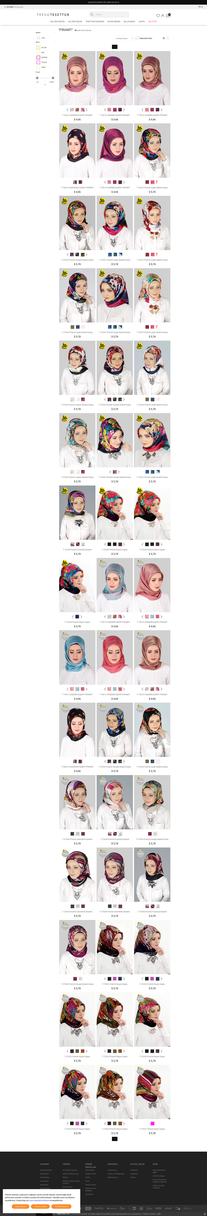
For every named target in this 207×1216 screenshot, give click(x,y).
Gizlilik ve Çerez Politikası (158, 1187)
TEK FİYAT (152, 21)
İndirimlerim (44, 1177)
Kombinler (89, 1194)
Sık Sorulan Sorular (70, 1170)
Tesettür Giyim (90, 1185)
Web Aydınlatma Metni (159, 1171)
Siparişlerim (44, 1174)
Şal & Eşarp (129, 21)
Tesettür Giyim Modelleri (90, 1189)
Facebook (134, 1170)
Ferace (87, 1177)
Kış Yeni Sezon (75, 21)
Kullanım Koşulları (149, 1214)
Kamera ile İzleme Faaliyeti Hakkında (160, 1181)
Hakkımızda (112, 1170)
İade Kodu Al (67, 1187)
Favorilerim (44, 1181)
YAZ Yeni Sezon (57, 21)
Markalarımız (113, 1177)
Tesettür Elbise (90, 1174)
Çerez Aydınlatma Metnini (39, 1200)
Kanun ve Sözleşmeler (116, 1174)
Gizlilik (159, 1214)
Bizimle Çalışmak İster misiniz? (71, 1182)
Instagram (134, 1174)
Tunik (87, 1181)
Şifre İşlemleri (45, 1188)
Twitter (132, 1177)
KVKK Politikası (159, 1176)
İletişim (65, 1177)
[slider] (37, 78)
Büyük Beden (114, 21)
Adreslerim (44, 1185)
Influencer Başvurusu (71, 1174)
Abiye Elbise (89, 1170)
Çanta (142, 21)
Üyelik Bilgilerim (46, 1170)
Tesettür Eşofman (94, 21)
